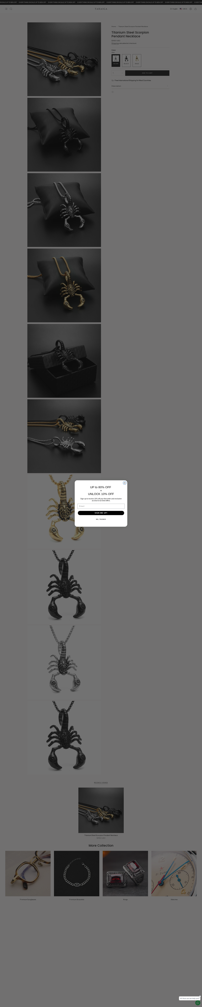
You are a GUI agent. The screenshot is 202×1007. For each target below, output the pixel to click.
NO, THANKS (101, 519)
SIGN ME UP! (101, 513)
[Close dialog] (124, 483)
